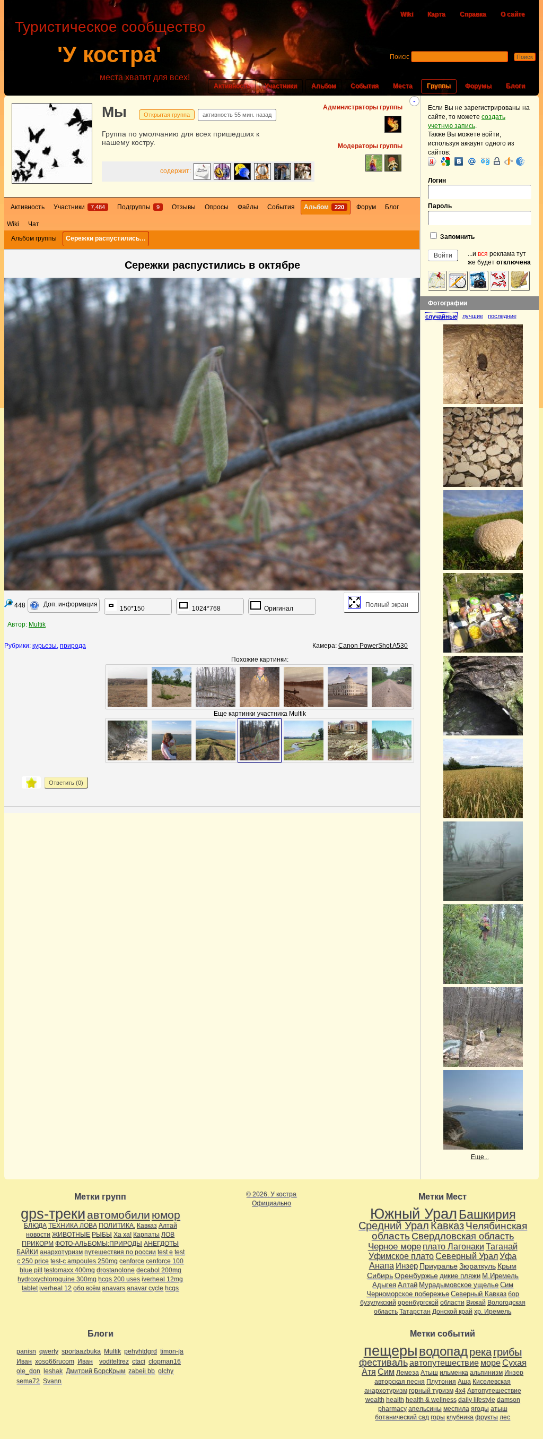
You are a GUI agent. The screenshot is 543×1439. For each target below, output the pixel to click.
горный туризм (431, 1390)
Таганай (502, 1246)
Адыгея (384, 1285)
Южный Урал (413, 1214)
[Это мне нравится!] (31, 782)
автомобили (118, 1215)
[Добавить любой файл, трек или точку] (499, 281)
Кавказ (147, 1225)
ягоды (480, 1408)
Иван (24, 1361)
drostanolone (116, 1270)
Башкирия (487, 1214)
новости (38, 1234)
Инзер (407, 1265)
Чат (33, 224)
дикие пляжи (460, 1276)
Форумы (478, 86)
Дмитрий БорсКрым (95, 1371)
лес (505, 1417)
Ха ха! (122, 1234)
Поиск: (399, 57)
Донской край (452, 1311)
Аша (464, 1381)
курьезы (44, 645)
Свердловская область (462, 1236)
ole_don (28, 1371)
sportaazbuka (81, 1351)
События (365, 86)
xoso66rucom (54, 1361)
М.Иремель (500, 1276)
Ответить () (66, 783)
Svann (52, 1381)
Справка (473, 14)
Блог (392, 207)
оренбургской (418, 1302)
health (395, 1399)
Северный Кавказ (478, 1294)
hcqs (172, 1288)
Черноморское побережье (407, 1294)
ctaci (138, 1361)
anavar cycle (145, 1288)
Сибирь (380, 1275)
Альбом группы (34, 238)
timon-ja (171, 1351)
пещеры (390, 1351)
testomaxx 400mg (69, 1270)
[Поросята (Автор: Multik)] (348, 740)
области (452, 1302)
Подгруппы (138, 207)
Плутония (441, 1381)
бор (513, 1294)
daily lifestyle (476, 1399)
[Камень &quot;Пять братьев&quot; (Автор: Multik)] (392, 740)
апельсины (425, 1408)
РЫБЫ (102, 1234)
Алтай (168, 1225)
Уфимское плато (401, 1256)
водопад (443, 1351)
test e (165, 1252)
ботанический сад (402, 1417)
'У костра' (109, 54)
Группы (439, 86)
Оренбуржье (416, 1275)
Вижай (476, 1302)
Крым (506, 1266)
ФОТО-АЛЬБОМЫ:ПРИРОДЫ (98, 1243)
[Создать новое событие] (458, 281)
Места (403, 86)
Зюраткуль (477, 1266)
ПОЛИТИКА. (117, 1225)
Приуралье (438, 1266)
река (480, 1352)
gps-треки (53, 1214)
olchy (165, 1371)
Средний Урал (393, 1225)
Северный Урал (466, 1256)
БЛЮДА (35, 1225)
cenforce (131, 1261)
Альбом (323, 86)
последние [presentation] (502, 316)
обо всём (86, 1288)
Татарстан (415, 1311)
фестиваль (383, 1362)
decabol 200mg (158, 1270)
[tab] (443, 316)
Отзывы (184, 207)
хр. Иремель (492, 1311)
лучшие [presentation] (472, 316)
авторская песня (399, 1381)
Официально (271, 1203)
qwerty (48, 1351)
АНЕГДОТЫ (161, 1243)
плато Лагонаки (453, 1246)
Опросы (217, 207)
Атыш (429, 1372)
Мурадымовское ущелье (458, 1285)
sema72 (28, 1381)
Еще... (480, 1157)
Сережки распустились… (106, 238)
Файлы (248, 207)
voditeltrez (114, 1361)
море (490, 1362)
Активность (232, 86)
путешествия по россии (120, 1252)
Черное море (394, 1246)
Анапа (381, 1265)
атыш (499, 1408)
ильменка (454, 1372)
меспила (456, 1408)
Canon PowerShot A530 (373, 645)
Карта (436, 14)
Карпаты (146, 1234)
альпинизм (486, 1372)
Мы (114, 112)
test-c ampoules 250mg (84, 1261)
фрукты (486, 1417)
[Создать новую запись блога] (520, 281)
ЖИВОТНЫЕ (71, 1234)
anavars (113, 1288)
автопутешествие (444, 1362)
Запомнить (457, 237)
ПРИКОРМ (38, 1243)
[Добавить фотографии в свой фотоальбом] (478, 281)
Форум (366, 207)
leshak (53, 1371)
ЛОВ (167, 1234)
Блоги (515, 86)
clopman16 (164, 1361)
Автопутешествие (494, 1390)
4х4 (460, 1390)
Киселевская (491, 1381)
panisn (26, 1351)
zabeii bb (141, 1371)
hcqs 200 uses (119, 1279)
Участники (281, 86)
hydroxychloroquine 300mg (57, 1279)
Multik (37, 624)
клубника (460, 1417)
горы (438, 1417)
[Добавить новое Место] (437, 281)
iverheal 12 (55, 1288)
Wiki (406, 14)
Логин (437, 180)
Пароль (440, 206)
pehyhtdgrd (140, 1351)
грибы (507, 1352)
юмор (166, 1215)
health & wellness (431, 1399)
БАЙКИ (27, 1252)
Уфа (508, 1256)
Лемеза (407, 1372)
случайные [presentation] (441, 316)
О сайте (513, 14)
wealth (374, 1399)
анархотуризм (61, 1252)
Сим (506, 1285)
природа (73, 645)
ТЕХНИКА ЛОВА (72, 1225)
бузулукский (378, 1302)
